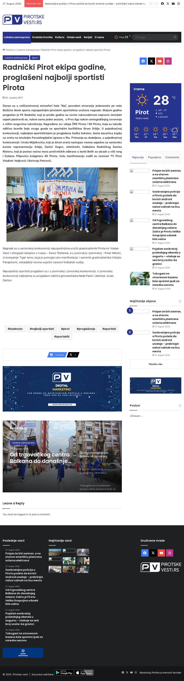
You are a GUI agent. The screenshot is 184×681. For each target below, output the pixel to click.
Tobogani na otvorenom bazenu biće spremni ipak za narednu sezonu (165, 279)
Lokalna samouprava (17, 37)
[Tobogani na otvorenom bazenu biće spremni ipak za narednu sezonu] (140, 278)
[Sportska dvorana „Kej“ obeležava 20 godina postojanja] (55, 569)
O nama (99, 37)
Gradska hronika (42, 37)
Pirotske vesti (20, 674)
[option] (62, 456)
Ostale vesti (74, 37)
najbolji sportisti (43, 329)
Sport (35, 57)
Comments (172, 157)
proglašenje (87, 329)
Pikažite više (155, 364)
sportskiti (62, 336)
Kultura (59, 37)
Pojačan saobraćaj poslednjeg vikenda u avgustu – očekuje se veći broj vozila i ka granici (166, 256)
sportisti (110, 329)
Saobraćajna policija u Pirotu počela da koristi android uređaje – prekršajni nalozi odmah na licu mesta (101, 3)
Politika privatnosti (162, 672)
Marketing (146, 672)
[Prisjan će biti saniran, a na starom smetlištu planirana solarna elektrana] (140, 175)
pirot (66, 329)
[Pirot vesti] (23, 20)
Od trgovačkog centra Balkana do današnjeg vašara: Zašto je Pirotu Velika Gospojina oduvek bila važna (40, 457)
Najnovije (138, 157)
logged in (23, 514)
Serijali (88, 37)
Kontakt (177, 672)
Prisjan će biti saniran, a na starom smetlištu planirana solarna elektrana (166, 176)
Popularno (154, 157)
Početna (10, 49)
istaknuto (16, 329)
